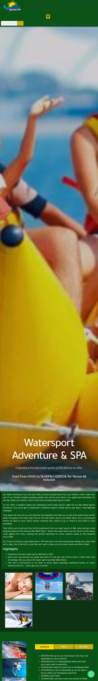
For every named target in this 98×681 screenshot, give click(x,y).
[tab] (44, 647)
